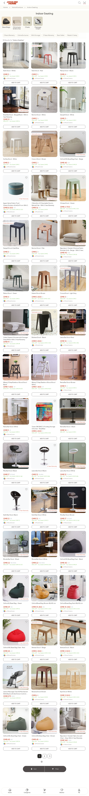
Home (5, 7)
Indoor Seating (32, 7)
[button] (49, 756)
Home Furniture (17, 7)
